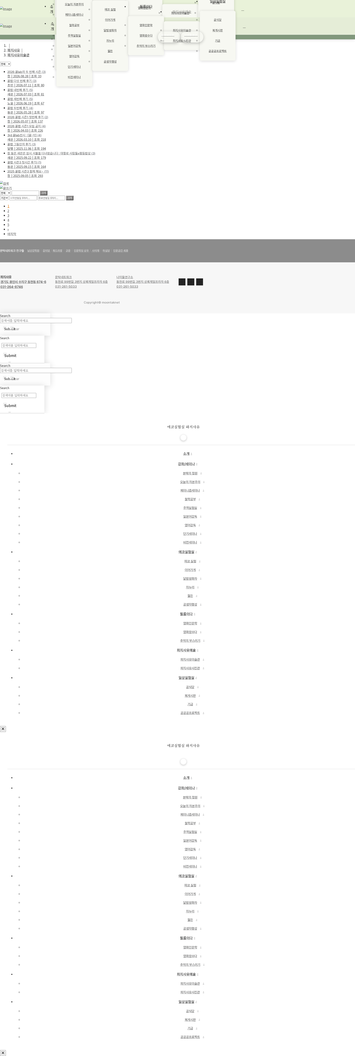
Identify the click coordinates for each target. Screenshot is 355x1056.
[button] (244, 33)
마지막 (11, 233)
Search (5, 315)
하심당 (106, 250)
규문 (68, 250)
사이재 (95, 250)
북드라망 (57, 250)
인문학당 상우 (81, 250)
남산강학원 (33, 250)
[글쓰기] (6, 188)
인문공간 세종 (120, 250)
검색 (43, 193)
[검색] (4, 183)
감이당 (46, 250)
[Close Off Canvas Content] (3, 729)
